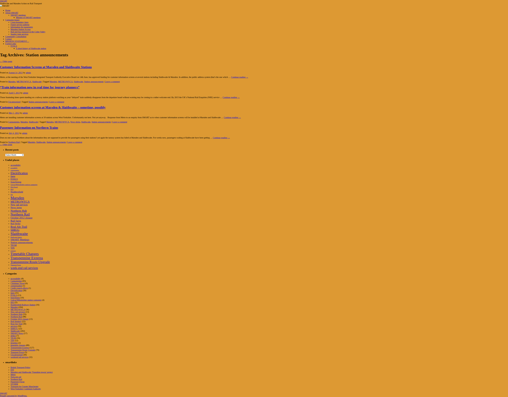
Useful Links (10, 44)
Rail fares (16, 220)
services (14, 326)
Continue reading (239, 77)
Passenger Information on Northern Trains (29, 127)
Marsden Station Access (21, 29)
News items (75, 122)
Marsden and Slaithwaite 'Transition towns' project (32, 372)
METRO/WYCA (24, 82)
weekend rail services (19, 357)
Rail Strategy (16, 321)
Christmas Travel (18, 283)
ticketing (13, 251)
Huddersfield (17, 192)
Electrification (19, 173)
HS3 (12, 189)
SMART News (17, 333)
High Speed (14, 187)
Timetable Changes (25, 254)
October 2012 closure (21, 217)
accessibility (16, 165)
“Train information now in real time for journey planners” (40, 87)
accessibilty (14, 168)
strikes (13, 336)
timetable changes (18, 345)
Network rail (16, 377)
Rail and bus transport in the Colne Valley (28, 32)
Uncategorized (14, 102)
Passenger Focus (17, 382)
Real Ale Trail (19, 226)
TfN (13, 248)
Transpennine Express (27, 258)
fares (13, 176)
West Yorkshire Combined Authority (26, 389)
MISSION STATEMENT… (17, 41)
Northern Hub (19, 210)
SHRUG (15, 229)
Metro (13, 374)
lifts (12, 194)
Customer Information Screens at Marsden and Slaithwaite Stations (46, 67)
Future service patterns (20, 25)
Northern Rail (14, 142)
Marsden (11, 82)
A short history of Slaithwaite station (31, 48)
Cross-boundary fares (19, 22)
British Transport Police (20, 367)
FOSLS (14, 46)
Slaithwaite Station (16, 237)
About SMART (11, 13)
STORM (14, 384)
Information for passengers (22, 27)
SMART (3, 1)
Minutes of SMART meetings (28, 17)
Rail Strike (16, 223)
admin (28, 73)
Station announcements (93, 82)
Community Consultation (15, 36)
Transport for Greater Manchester (24, 386)
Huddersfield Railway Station (23, 305)
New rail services (19, 204)
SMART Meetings (20, 239)
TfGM (14, 245)
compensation (15, 170)
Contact (8, 39)
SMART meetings (18, 15)
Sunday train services (19, 34)
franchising (16, 182)
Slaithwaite (37, 82)
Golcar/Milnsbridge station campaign (24, 185)
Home (7, 10)
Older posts (6, 61)
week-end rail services (24, 268)
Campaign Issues (12, 20)
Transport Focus (16, 265)
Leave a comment (112, 82)
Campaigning (13, 122)
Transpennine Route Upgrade (30, 262)
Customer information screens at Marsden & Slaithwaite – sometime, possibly (53, 107)
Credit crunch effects (19, 288)
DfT (12, 370)
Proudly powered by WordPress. (13, 396)
